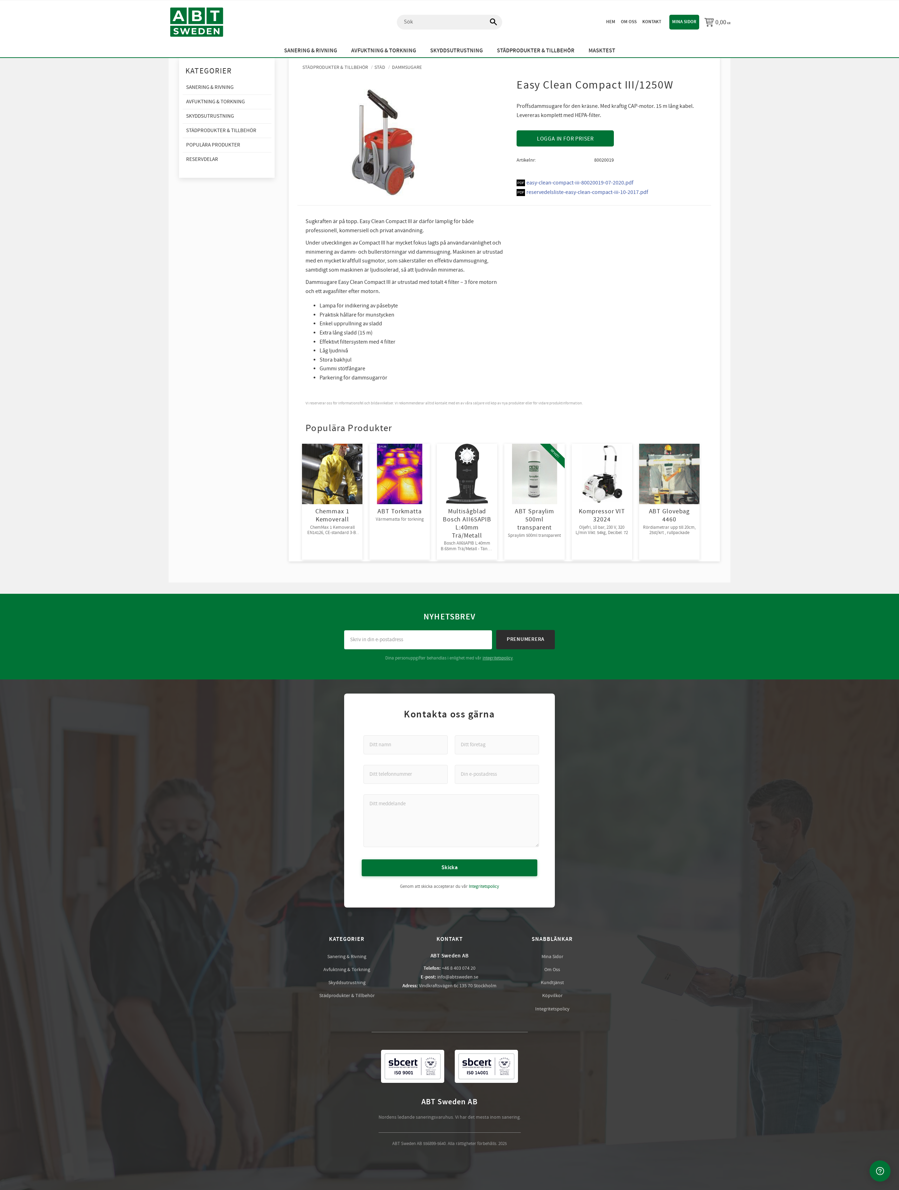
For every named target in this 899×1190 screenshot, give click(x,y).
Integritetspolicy (484, 886)
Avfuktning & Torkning (346, 970)
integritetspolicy (498, 658)
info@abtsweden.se (457, 977)
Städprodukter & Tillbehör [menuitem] (536, 50)
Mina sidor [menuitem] (684, 22)
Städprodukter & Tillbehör (347, 996)
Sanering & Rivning (346, 957)
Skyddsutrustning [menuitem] (456, 50)
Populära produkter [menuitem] (213, 145)
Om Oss (552, 970)
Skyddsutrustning (347, 983)
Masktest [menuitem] (602, 50)
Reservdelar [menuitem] (202, 159)
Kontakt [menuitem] (651, 22)
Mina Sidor (552, 957)
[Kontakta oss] (880, 1171)
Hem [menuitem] (610, 22)
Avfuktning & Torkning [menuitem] (383, 50)
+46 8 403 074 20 (458, 968)
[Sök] (490, 22)
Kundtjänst (552, 983)
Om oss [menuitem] (629, 22)
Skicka (449, 867)
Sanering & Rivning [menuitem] (310, 50)
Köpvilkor (552, 996)
